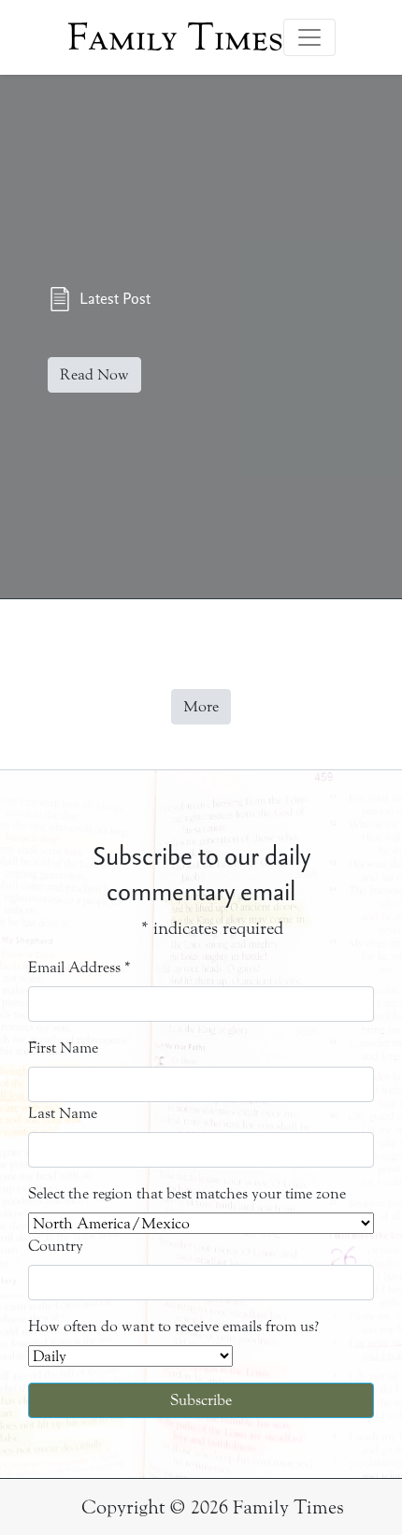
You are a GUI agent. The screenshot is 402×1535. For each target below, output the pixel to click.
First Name (63, 1047)
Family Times (175, 37)
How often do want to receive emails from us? (173, 1326)
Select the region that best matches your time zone (187, 1193)
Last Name (62, 1113)
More (201, 706)
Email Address (79, 967)
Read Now (94, 374)
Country (55, 1246)
